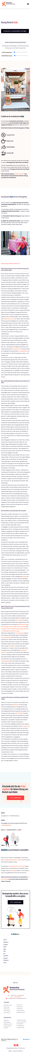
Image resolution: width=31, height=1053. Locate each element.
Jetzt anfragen (15, 798)
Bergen (24, 576)
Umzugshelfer (23, 351)
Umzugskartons (16, 349)
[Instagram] (17, 1045)
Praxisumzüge (10, 629)
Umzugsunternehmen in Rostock (13, 860)
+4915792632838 (6, 825)
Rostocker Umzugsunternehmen (7, 263)
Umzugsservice (19, 633)
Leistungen (19, 620)
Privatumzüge (19, 629)
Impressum (15, 1051)
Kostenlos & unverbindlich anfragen (15, 31)
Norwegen (16, 263)
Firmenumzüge (21, 626)
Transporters (26, 726)
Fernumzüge (12, 626)
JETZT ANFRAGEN (15, 902)
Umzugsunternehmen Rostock (12, 1048)
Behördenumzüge (23, 624)
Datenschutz (20, 1051)
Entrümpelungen (6, 637)
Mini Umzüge (18, 713)
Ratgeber (10, 1051)
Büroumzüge (5, 626)
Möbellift (11, 646)
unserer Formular (19, 174)
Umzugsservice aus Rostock (17, 866)
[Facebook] (15, 1045)
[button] (28, 4)
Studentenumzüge (14, 631)
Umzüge (3, 629)
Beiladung (15, 704)
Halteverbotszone (9, 319)
